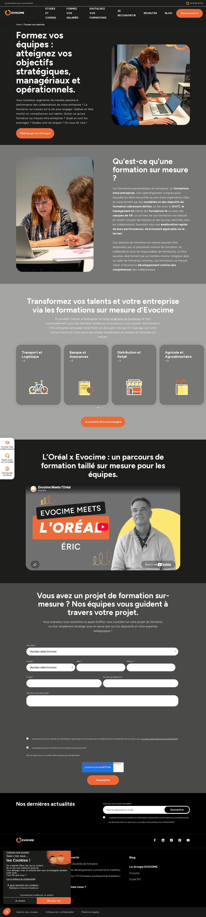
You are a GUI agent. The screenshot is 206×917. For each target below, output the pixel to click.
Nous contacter (190, 13)
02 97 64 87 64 (196, 3)
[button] (97, 407)
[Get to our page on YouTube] (188, 841)
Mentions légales (90, 912)
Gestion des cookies (27, 912)
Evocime (134, 873)
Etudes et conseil (50, 13)
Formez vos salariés (72, 13)
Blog (168, 13)
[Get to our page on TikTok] (171, 841)
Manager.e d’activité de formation (79, 863)
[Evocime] (14, 13)
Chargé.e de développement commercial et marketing (90, 869)
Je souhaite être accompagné (103, 421)
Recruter (150, 13)
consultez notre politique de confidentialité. (159, 739)
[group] (38, 375)
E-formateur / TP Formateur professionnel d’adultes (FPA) (93, 876)
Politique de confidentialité (60, 912)
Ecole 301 (135, 879)
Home (19, 24)
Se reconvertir (127, 13)
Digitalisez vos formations (97, 13)
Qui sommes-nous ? (73, 887)
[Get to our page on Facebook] (154, 841)
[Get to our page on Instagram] (180, 841)
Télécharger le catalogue (35, 133)
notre (121, 319)
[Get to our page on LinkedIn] (163, 841)
